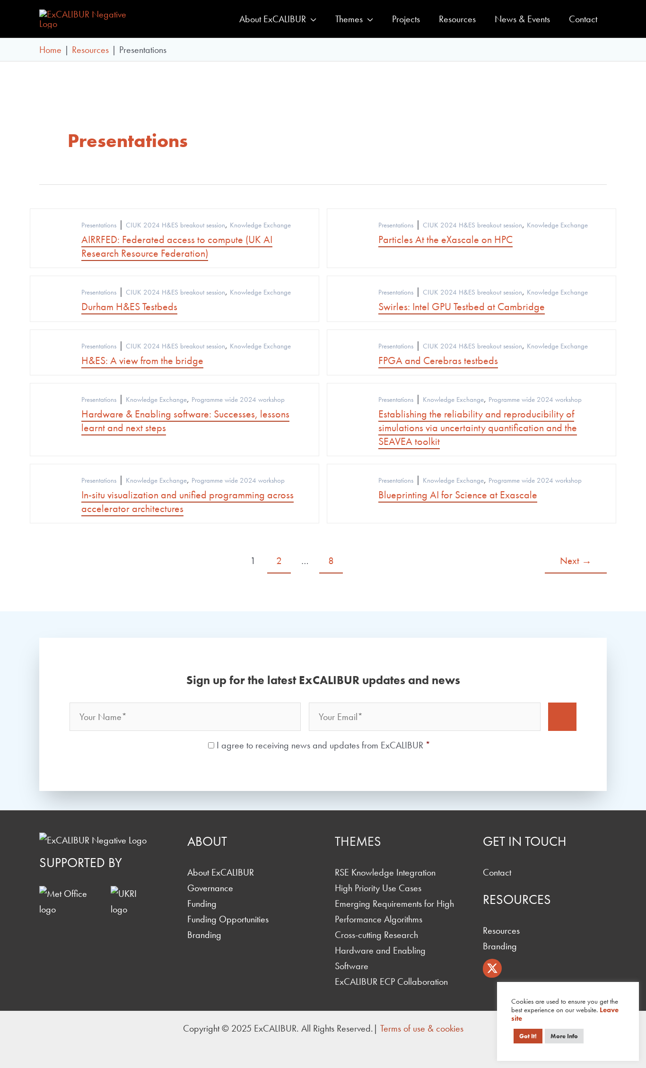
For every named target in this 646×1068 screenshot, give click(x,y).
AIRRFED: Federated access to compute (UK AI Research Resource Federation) (176, 246)
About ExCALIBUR (220, 872)
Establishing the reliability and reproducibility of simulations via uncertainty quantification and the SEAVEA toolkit (477, 427)
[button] (311, 18)
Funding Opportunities (228, 919)
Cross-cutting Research (376, 935)
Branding (204, 935)
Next (576, 560)
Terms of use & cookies (421, 1028)
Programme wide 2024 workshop (238, 399)
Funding (202, 903)
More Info (564, 1036)
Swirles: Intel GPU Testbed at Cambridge (461, 306)
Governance (210, 888)
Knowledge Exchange (260, 225)
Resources (501, 930)
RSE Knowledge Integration (385, 872)
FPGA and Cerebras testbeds (438, 360)
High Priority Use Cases (378, 888)
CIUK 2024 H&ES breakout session (175, 225)
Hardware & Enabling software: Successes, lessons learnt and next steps (185, 420)
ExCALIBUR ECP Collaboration (391, 981)
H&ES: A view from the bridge (142, 360)
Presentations (98, 225)
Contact (497, 872)
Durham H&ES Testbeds (129, 306)
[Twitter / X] (492, 968)
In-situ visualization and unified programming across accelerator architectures (187, 501)
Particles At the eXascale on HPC (445, 239)
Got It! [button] (528, 1036)
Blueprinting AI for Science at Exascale (457, 495)
